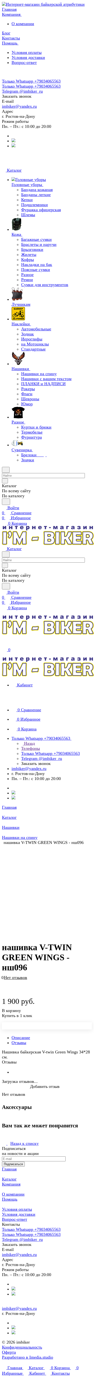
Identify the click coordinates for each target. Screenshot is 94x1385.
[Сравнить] (4, 985)
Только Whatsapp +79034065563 (31, 81)
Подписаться (13, 1164)
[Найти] (6, 501)
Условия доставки (28, 57)
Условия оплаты (27, 52)
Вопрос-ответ (24, 62)
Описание (21, 1037)
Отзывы (19, 1042)
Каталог (9, 1179)
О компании (23, 23)
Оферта (9, 1352)
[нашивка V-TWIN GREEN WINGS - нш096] (48, 888)
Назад (29, 743)
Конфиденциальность (22, 1347)
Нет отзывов (15, 977)
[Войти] (4, 644)
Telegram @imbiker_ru (22, 91)
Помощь (9, 1199)
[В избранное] (4, 980)
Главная (9, 1169)
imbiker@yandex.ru (19, 106)
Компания (11, 1184)
